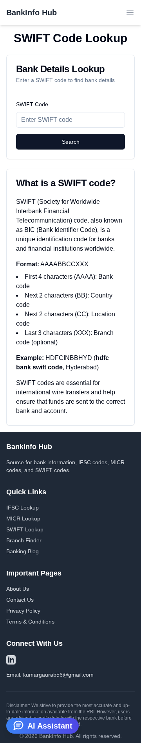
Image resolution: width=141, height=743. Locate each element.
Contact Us (20, 600)
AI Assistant (49, 726)
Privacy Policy (23, 611)
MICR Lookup (23, 518)
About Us (17, 589)
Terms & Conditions (30, 621)
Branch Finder (24, 540)
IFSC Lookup (22, 507)
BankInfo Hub (31, 12)
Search (71, 142)
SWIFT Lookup (24, 529)
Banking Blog (22, 551)
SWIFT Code (32, 104)
